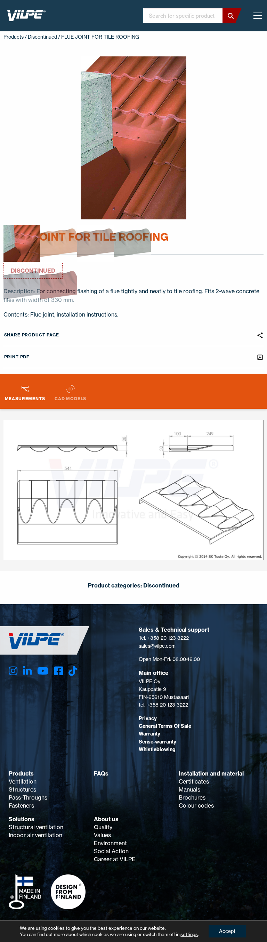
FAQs (101, 773)
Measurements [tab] (25, 398)
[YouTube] (42, 671)
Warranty (149, 734)
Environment (110, 843)
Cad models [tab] (70, 398)
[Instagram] (13, 671)
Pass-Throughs (28, 797)
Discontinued (42, 37)
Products (21, 773)
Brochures (192, 797)
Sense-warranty (157, 742)
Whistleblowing (157, 749)
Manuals (189, 789)
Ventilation (23, 781)
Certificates (194, 781)
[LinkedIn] (27, 671)
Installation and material (211, 773)
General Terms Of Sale (165, 726)
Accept (227, 931)
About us (106, 819)
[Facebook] (58, 671)
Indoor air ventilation (35, 835)
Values (102, 835)
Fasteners (21, 805)
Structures (22, 789)
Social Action (111, 851)
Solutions (21, 819)
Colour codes (196, 805)
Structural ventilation (36, 827)
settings (189, 934)
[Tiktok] (73, 671)
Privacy (148, 718)
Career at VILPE (115, 859)
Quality (103, 827)
